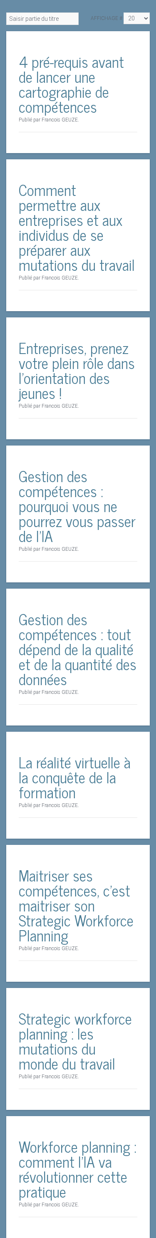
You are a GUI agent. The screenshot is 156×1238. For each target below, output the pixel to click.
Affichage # (106, 18)
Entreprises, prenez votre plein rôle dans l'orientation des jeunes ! (77, 370)
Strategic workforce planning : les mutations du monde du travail (75, 1040)
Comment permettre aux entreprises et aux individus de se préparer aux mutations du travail (77, 227)
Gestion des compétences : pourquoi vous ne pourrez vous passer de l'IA (77, 505)
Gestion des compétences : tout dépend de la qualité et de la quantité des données (77, 649)
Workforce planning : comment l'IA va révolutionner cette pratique (77, 1168)
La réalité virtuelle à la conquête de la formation (75, 777)
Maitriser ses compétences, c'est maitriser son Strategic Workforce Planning (76, 905)
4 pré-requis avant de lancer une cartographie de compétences (71, 84)
